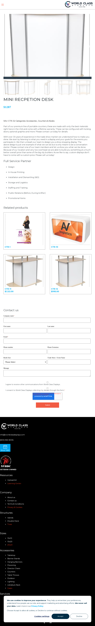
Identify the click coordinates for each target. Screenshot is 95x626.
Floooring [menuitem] (11, 565)
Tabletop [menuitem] (11, 555)
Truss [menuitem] (9, 524)
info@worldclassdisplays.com (12, 435)
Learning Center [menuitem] (14, 483)
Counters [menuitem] (11, 572)
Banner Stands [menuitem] (13, 559)
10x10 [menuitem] (9, 538)
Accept (60, 616)
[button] (88, 46)
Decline (79, 616)
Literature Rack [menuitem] (13, 585)
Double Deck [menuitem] (13, 521)
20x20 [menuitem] (10, 545)
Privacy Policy (37, 606)
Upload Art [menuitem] (12, 480)
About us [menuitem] (11, 497)
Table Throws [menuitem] (13, 575)
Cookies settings (41, 616)
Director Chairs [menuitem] (13, 568)
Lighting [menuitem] (10, 582)
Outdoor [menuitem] (11, 578)
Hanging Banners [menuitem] (14, 562)
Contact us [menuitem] (11, 501)
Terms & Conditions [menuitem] (15, 504)
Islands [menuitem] (10, 518)
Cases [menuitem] (9, 588)
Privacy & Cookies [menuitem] (14, 507)
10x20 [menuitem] (9, 542)
